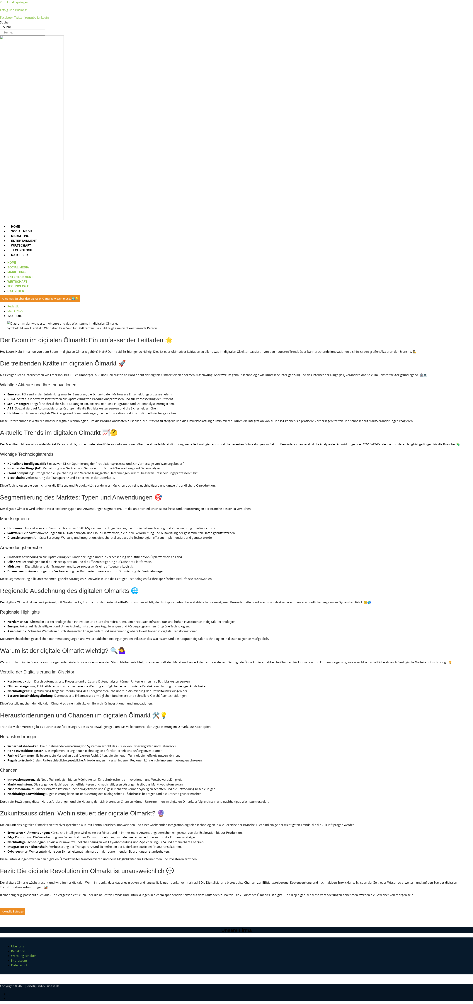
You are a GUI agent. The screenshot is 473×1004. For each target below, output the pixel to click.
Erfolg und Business (14, 10)
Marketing (20, 236)
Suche (4, 22)
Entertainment (24, 240)
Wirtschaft (21, 245)
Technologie (22, 250)
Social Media (22, 231)
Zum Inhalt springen (14, 2)
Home (15, 226)
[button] (40, 298)
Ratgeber (19, 255)
